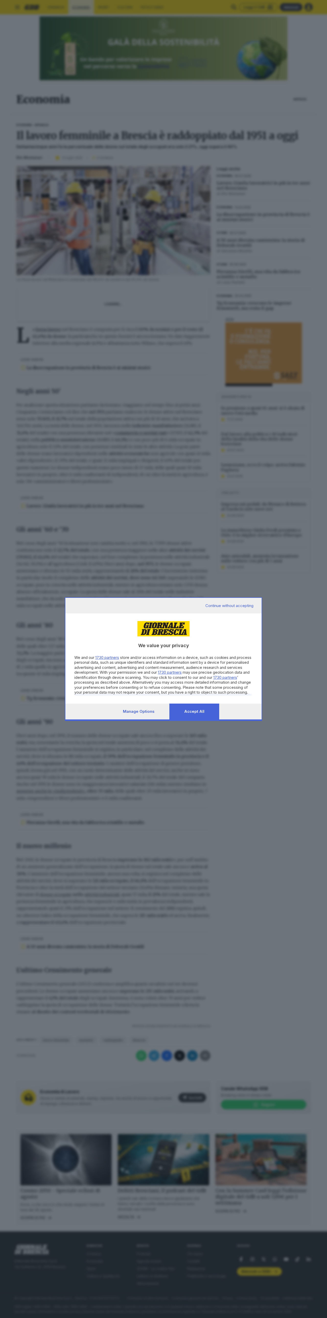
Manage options (139, 711)
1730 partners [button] (107, 657)
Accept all (194, 711)
